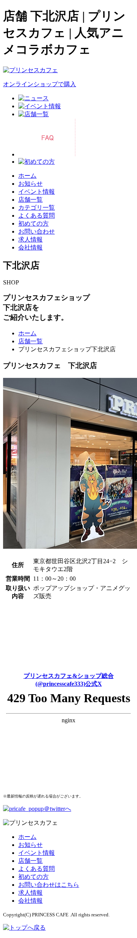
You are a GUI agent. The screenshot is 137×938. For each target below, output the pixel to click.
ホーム (27, 175)
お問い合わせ (36, 231)
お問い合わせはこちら (48, 884)
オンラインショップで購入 (39, 84)
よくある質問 (36, 215)
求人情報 (30, 239)
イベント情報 (36, 191)
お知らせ (30, 183)
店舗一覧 (30, 199)
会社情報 (30, 247)
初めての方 (33, 223)
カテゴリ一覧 (36, 207)
